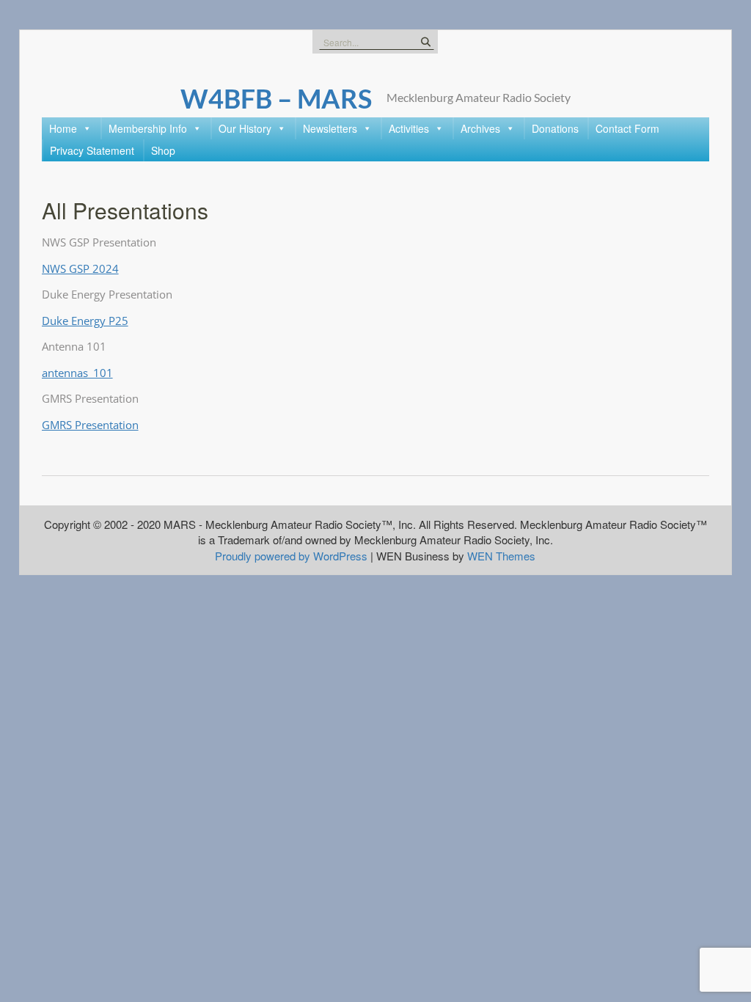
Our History (245, 128)
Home (63, 128)
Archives (480, 128)
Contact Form (627, 128)
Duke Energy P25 (85, 320)
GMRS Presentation (90, 424)
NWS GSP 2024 (80, 268)
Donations (555, 128)
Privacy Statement (92, 150)
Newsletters (330, 128)
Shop (163, 150)
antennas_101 (77, 372)
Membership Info (148, 128)
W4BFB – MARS (276, 98)
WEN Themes (501, 555)
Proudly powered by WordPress (291, 555)
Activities (409, 128)
